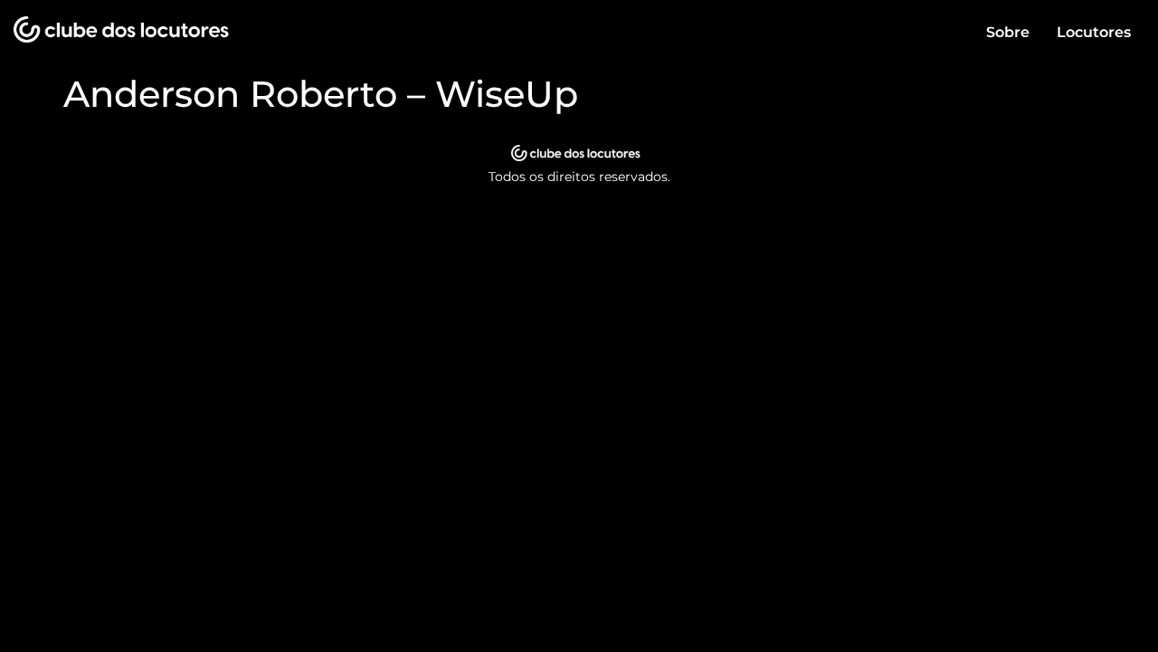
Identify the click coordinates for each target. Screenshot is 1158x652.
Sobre (1008, 32)
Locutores (1094, 32)
